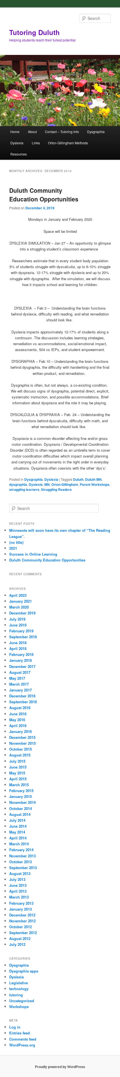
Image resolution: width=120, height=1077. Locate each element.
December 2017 (22, 666)
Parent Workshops (94, 484)
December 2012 (22, 915)
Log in (14, 1027)
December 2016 (22, 695)
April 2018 (18, 648)
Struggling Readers (56, 489)
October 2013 (20, 861)
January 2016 (20, 731)
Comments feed (22, 1039)
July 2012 (17, 944)
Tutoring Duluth (34, 32)
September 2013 (23, 867)
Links (36, 142)
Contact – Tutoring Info (62, 131)
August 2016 (19, 707)
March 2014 (19, 843)
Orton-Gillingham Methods (68, 142)
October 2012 (20, 926)
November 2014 (22, 802)
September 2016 (23, 701)
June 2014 (18, 826)
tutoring (16, 994)
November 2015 (22, 743)
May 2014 (17, 832)
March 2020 (19, 607)
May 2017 (17, 678)
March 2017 (19, 684)
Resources (18, 154)
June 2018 (18, 642)
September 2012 (23, 932)
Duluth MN (93, 479)
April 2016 (18, 725)
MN (47, 484)
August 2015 (19, 755)
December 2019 (22, 613)
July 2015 (17, 761)
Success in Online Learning (33, 554)
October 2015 (20, 749)
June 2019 (18, 625)
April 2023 (18, 595)
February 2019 (21, 630)
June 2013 (18, 885)
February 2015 (21, 790)
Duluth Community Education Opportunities (43, 194)
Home (15, 131)
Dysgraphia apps (23, 971)
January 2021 (20, 601)
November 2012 (22, 920)
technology (18, 988)
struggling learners (24, 489)
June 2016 (18, 713)
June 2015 (18, 767)
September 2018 (23, 636)
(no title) (16, 542)
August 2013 (19, 873)
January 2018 (20, 660)
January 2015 (20, 796)
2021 (13, 548)
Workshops (19, 1006)
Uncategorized (21, 1000)
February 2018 (21, 654)
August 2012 (19, 938)
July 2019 (17, 619)
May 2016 (17, 719)
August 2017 (19, 672)
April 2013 (18, 891)
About (32, 131)
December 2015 (22, 737)
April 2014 (18, 838)
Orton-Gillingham (64, 484)
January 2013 (20, 909)
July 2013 (17, 879)
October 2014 (20, 808)
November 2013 (22, 855)
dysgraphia (18, 484)
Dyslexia (16, 142)
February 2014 (21, 849)
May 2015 (17, 773)
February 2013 (21, 903)
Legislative (18, 982)
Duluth (78, 479)
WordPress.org (22, 1045)
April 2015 (18, 778)
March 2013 (19, 897)
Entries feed (19, 1033)
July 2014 (17, 820)
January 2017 (20, 690)
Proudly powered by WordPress (60, 1066)
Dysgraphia (96, 131)
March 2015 (19, 784)
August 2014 (19, 814)
